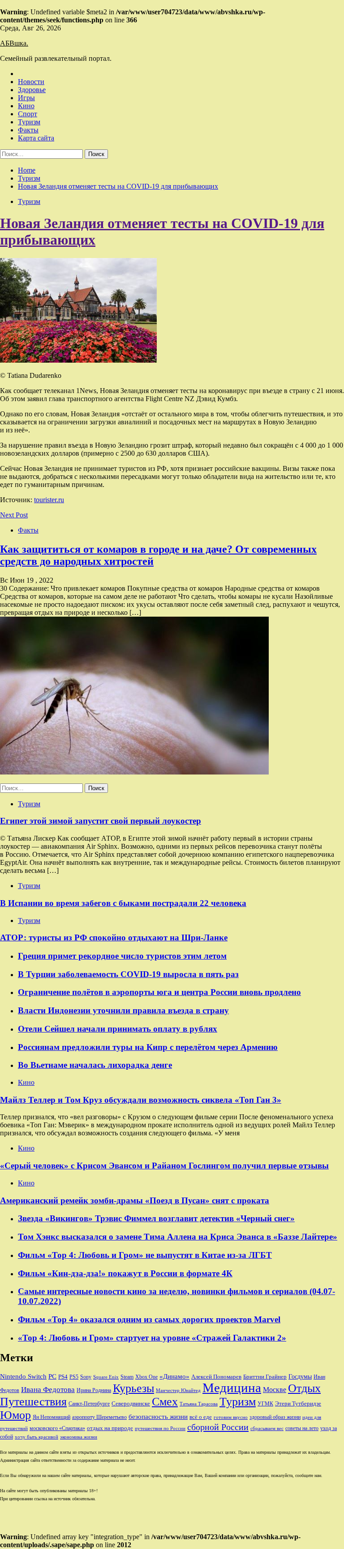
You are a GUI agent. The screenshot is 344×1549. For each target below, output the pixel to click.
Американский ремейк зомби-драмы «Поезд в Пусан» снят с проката (134, 1200)
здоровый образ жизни (275, 1417)
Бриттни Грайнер (265, 1376)
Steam (126, 1377)
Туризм (29, 122)
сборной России (218, 1427)
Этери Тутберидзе (298, 1403)
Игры (26, 98)
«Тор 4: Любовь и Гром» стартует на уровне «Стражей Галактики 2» (152, 1337)
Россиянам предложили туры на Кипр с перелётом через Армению (148, 1047)
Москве (274, 1389)
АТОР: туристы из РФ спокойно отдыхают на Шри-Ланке (114, 937)
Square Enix (106, 1377)
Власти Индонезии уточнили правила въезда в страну (123, 1010)
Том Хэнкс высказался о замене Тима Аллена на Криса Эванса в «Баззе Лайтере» (177, 1236)
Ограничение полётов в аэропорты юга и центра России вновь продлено (159, 992)
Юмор (15, 1415)
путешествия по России (160, 1428)
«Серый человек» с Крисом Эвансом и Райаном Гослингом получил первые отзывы (164, 1165)
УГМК (265, 1404)
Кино (26, 106)
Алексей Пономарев (216, 1376)
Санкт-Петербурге (89, 1404)
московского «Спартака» (57, 1428)
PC (52, 1376)
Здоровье (32, 89)
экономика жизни (78, 1437)
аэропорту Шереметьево (99, 1417)
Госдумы (300, 1376)
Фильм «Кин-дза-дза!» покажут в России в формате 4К (125, 1273)
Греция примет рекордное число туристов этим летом (122, 956)
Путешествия (33, 1401)
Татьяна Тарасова (199, 1403)
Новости (31, 81)
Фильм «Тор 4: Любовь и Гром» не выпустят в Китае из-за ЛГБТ (145, 1255)
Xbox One (146, 1377)
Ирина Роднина (94, 1390)
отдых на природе (110, 1428)
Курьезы (133, 1388)
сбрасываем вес (267, 1428)
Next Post (14, 515)
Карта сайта (36, 138)
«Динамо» (174, 1376)
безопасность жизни (158, 1416)
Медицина (231, 1387)
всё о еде (200, 1417)
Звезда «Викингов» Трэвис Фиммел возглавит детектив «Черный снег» (156, 1218)
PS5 (73, 1377)
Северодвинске (131, 1404)
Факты (28, 130)
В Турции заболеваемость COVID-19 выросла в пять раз (128, 974)
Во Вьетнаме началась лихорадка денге (95, 1065)
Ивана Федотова (48, 1389)
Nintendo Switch (23, 1376)
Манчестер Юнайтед (178, 1390)
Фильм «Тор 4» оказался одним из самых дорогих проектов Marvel (149, 1319)
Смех (165, 1401)
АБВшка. (14, 43)
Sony (85, 1377)
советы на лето (301, 1428)
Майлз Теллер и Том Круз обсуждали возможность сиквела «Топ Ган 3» (140, 1100)
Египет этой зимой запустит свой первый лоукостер (100, 820)
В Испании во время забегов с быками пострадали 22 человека (123, 903)
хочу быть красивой (36, 1437)
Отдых (304, 1388)
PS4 (63, 1376)
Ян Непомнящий (51, 1417)
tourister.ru (49, 500)
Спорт (27, 114)
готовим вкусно (231, 1417)
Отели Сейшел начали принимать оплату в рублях (117, 1028)
